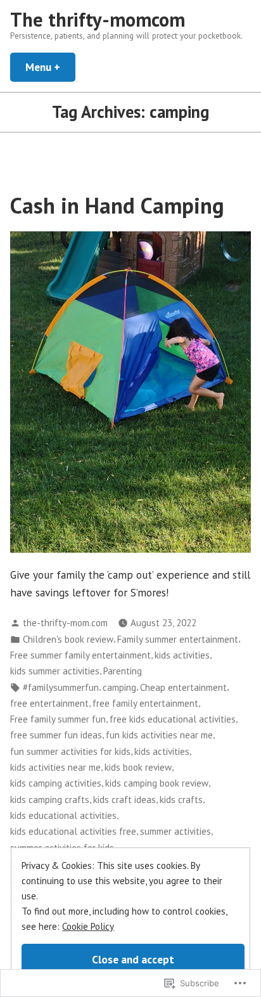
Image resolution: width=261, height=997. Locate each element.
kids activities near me (55, 767)
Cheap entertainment (183, 687)
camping (119, 687)
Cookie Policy (88, 926)
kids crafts (181, 800)
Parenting (122, 671)
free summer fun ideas (56, 735)
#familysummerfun (61, 687)
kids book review (138, 767)
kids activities (182, 655)
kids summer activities (54, 671)
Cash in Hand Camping (117, 205)
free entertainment (49, 703)
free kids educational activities (173, 719)
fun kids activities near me (159, 735)
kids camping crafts (49, 800)
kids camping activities (55, 783)
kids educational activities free (73, 831)
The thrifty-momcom (97, 19)
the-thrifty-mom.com (65, 623)
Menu (50, 67)
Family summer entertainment (177, 639)
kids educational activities (63, 815)
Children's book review (68, 639)
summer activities (175, 831)
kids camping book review (156, 783)
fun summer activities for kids (70, 751)
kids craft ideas (124, 800)
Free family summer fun (58, 719)
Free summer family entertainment (80, 655)
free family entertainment (145, 703)
